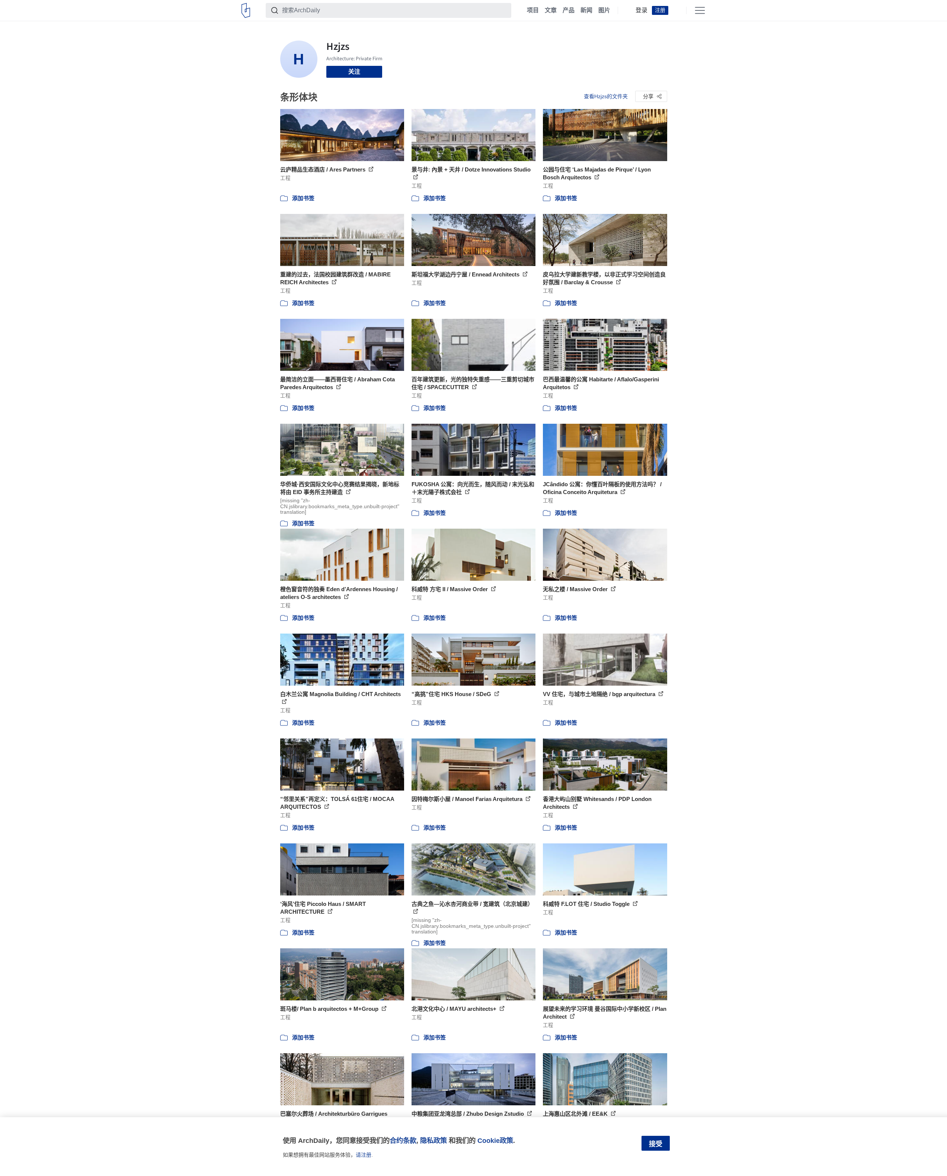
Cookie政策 (495, 1140)
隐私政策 (433, 1140)
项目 (533, 10)
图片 (604, 10)
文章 (551, 10)
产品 (569, 10)
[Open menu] (700, 10)
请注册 (363, 1155)
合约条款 (403, 1140)
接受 (655, 1144)
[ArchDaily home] (245, 10)
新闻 (586, 10)
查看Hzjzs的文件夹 (606, 96)
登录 (641, 10)
